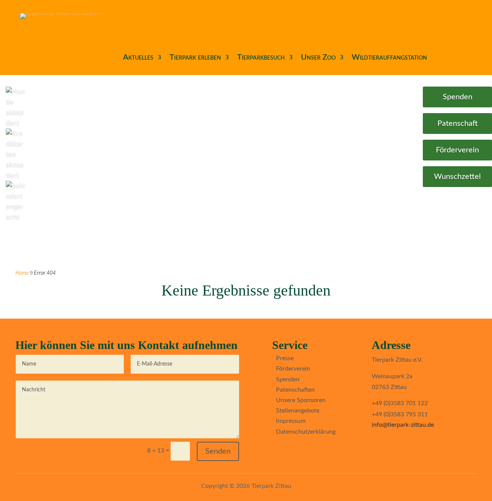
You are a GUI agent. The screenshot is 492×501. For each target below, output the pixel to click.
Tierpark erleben (195, 57)
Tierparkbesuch (261, 57)
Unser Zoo (318, 57)
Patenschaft (457, 123)
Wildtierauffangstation (389, 57)
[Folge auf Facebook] (275, 450)
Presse (285, 358)
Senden (218, 451)
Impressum (291, 421)
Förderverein (457, 150)
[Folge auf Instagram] (290, 450)
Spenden (457, 97)
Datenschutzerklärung (306, 432)
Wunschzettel (457, 176)
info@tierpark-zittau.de (403, 425)
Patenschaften (295, 390)
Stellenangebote (297, 410)
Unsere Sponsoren (301, 400)
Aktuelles (138, 57)
